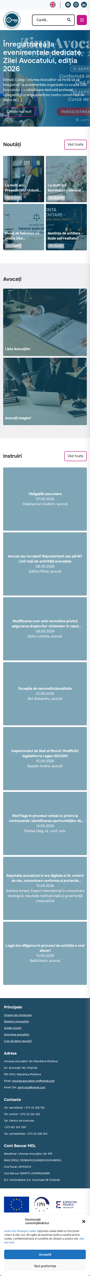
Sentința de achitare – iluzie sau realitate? (65, 236)
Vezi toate (75, 144)
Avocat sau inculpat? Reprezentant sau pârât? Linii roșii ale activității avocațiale (45, 559)
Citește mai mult (19, 111)
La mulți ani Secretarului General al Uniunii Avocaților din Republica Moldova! (66, 188)
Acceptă (45, 1254)
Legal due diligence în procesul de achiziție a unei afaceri (45, 948)
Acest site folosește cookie (20, 1231)
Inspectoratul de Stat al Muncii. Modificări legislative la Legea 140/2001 (45, 753)
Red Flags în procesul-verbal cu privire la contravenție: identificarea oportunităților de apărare (45, 818)
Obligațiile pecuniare (45, 494)
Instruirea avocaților (16, 1034)
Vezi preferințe (45, 1266)
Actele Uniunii (12, 1028)
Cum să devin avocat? (18, 1041)
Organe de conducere (18, 1015)
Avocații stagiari (18, 418)
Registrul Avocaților (16, 1021)
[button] (84, 1221)
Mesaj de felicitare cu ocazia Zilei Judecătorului (22, 236)
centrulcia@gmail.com (31, 1087)
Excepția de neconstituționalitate (45, 688)
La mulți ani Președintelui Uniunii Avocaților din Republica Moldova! (22, 188)
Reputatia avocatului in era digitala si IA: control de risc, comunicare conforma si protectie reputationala (45, 878)
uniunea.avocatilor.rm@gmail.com (33, 1081)
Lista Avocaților (17, 349)
